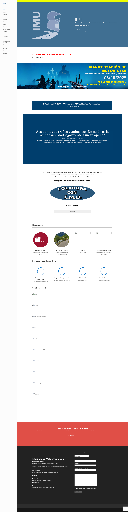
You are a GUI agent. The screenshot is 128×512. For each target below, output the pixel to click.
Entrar (4, 12)
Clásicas (5, 53)
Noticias (5, 14)
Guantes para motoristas (104, 250)
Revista (4, 24)
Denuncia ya (72, 435)
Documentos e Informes (6, 42)
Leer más (72, 146)
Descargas (5, 36)
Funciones (5, 34)
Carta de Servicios (40, 250)
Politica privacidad (68, 506)
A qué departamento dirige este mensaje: (84, 452)
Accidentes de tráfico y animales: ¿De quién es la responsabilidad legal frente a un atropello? (72, 133)
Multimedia (5, 48)
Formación (5, 26)
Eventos (5, 31)
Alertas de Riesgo (41, 506)
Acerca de (5, 50)
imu (64, 138)
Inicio (4, 9)
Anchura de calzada (61, 250)
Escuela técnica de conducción (40, 278)
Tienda (4, 17)
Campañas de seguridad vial (62, 278)
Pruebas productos (51, 506)
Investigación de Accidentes (104, 278)
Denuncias (5, 21)
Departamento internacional (6, 45)
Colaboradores (6, 29)
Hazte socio (5, 19)
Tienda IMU (82, 278)
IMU (78, 19)
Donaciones (5, 39)
